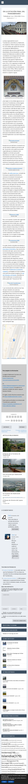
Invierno (8, 752)
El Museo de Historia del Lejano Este (13, 500)
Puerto (4, 767)
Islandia (11, 756)
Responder (15, 529)
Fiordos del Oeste (15, 748)
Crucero (14, 744)
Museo (4, 761)
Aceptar (4, 781)
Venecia (4, 773)
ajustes (12, 779)
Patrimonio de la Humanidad (13, 765)
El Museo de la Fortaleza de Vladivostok (11, 454)
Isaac (12, 16)
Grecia (4, 750)
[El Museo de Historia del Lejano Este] (14, 497)
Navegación (12, 761)
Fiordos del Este (5, 748)
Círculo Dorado (20, 744)
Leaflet (8, 358)
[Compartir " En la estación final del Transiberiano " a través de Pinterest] (15, 416)
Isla (17, 753)
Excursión (13, 746)
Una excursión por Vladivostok (12, 474)
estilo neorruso (13, 173)
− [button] (4, 328)
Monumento (22, 759)
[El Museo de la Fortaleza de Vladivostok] (14, 445)
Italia (4, 759)
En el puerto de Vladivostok (11, 493)
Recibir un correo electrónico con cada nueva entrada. (13, 616)
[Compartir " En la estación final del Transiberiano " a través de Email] (18, 416)
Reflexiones (11, 767)
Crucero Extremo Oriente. (9, 578)
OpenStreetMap (13, 358)
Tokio (18, 771)
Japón (9, 759)
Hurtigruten (22, 750)
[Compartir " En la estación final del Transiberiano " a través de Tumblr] (12, 416)
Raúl (9, 515)
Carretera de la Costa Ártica (9, 742)
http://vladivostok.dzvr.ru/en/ (13, 396)
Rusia (23, 16)
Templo (4, 771)
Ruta (21, 769)
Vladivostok (10, 18)
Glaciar (22, 748)
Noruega (6, 763)
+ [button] (4, 326)
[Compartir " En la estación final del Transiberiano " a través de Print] (20, 416)
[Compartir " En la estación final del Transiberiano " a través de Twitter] (10, 416)
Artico (4, 740)
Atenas (10, 740)
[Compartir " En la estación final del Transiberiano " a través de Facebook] (7, 416)
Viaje (9, 773)
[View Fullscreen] (23, 326)
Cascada (19, 742)
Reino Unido (18, 767)
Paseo (21, 763)
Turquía (23, 771)
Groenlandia (11, 750)
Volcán (13, 773)
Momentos (15, 759)
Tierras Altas (11, 771)
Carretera (19, 740)
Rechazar (11, 781)
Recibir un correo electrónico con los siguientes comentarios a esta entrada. (11, 613)
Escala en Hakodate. (8, 570)
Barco (14, 740)
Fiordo (21, 746)
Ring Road (12, 769)
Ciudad (5, 744)
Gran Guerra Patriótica (9, 249)
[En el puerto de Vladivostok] (14, 485)
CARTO (23, 358)
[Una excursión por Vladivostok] (14, 465)
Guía (16, 750)
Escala (4, 746)
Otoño (15, 763)
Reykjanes (4, 769)
